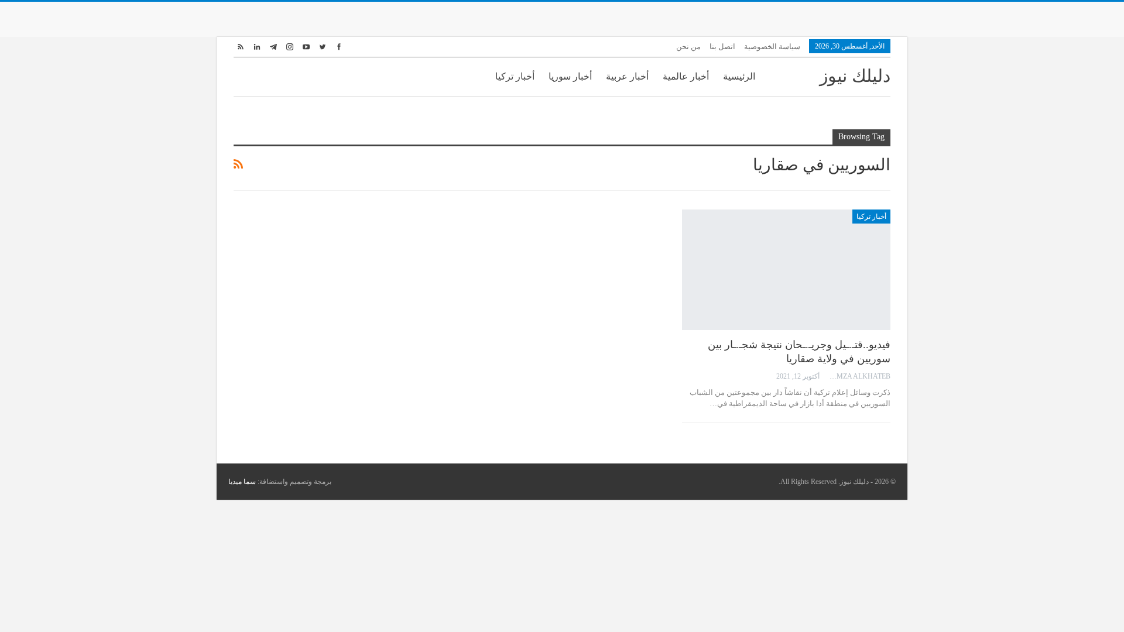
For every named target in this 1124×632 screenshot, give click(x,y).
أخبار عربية (627, 76)
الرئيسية (739, 76)
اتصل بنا (722, 46)
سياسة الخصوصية (772, 46)
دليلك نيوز (855, 75)
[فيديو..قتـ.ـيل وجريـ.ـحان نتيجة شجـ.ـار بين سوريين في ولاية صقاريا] (786, 269)
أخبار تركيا (514, 76)
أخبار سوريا (570, 76)
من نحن (688, 46)
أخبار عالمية (686, 76)
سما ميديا (242, 482)
